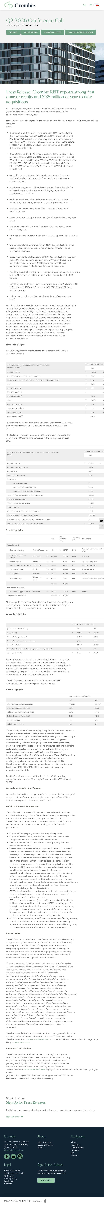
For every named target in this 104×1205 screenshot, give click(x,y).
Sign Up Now (13, 1117)
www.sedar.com (22, 1042)
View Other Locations (14, 1150)
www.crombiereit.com (38, 1039)
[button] (84, 5)
